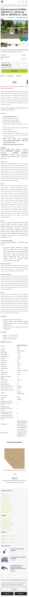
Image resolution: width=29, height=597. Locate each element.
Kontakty (3, 494)
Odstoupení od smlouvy (7, 504)
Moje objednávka (5, 496)
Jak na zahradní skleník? (7, 529)
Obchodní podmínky (6, 508)
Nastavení (14, 589)
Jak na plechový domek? (7, 525)
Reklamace (4, 502)
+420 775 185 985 (9, 542)
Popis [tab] (14, 82)
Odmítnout (7, 593)
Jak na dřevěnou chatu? (6, 522)
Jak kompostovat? (5, 527)
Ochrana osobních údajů (7, 510)
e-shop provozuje (14, 579)
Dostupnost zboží (5, 498)
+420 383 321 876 (9, 539)
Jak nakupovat (4, 512)
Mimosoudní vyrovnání (6, 506)
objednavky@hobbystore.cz (11, 536)
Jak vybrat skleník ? (6, 520)
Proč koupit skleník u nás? (7, 523)
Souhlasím (20, 593)
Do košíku (14, 71)
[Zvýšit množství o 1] (27, 65)
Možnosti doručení (5, 57)
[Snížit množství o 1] (20, 65)
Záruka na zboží (5, 500)
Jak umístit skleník (5, 518)
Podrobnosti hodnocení (22, 17)
